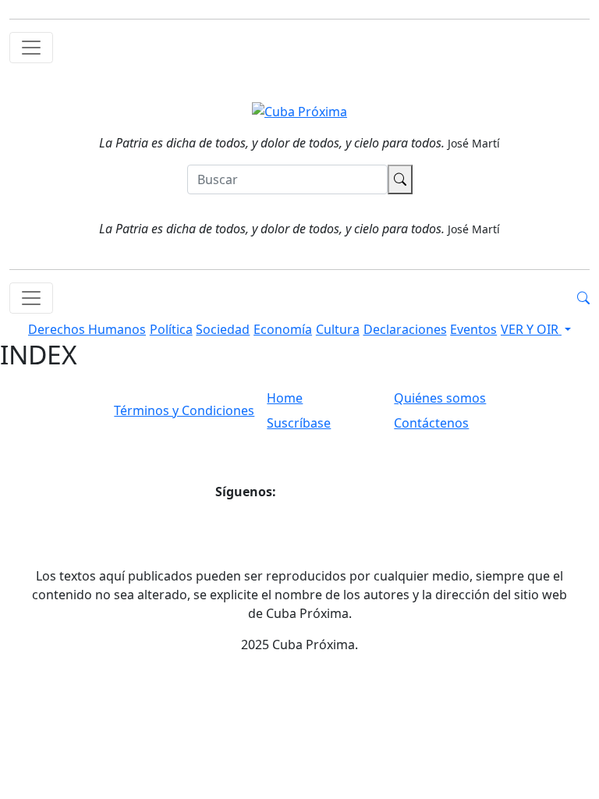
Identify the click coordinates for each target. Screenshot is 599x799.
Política (171, 329)
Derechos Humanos (87, 329)
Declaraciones (405, 329)
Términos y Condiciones (184, 410)
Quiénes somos (440, 398)
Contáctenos (431, 422)
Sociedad (223, 329)
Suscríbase (299, 422)
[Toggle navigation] (31, 47)
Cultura (338, 329)
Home (285, 398)
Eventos (473, 329)
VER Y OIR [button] (531, 329)
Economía (282, 329)
